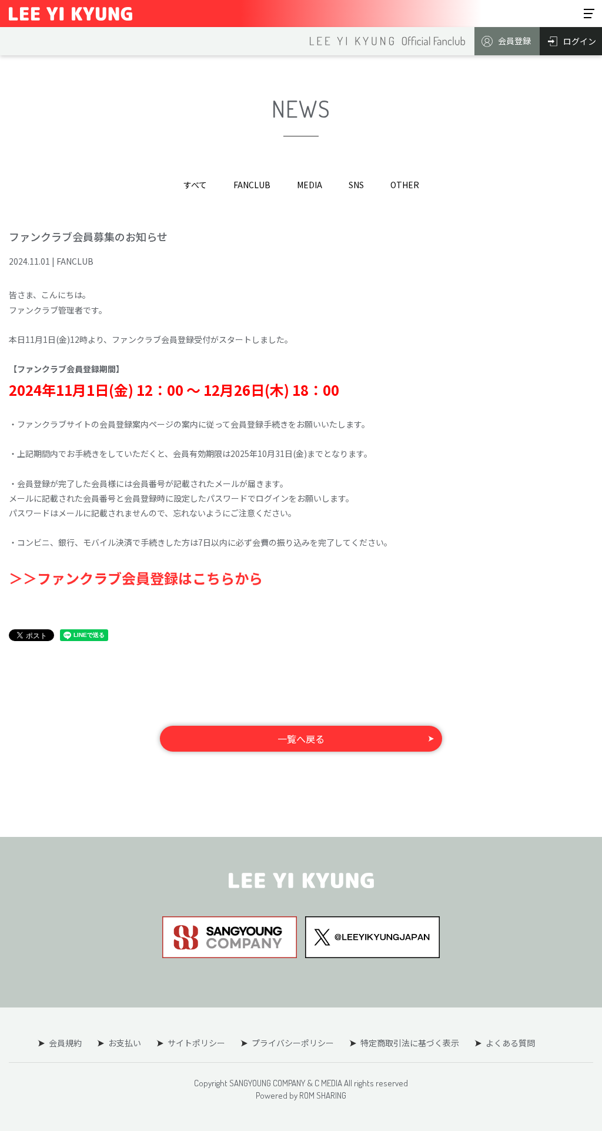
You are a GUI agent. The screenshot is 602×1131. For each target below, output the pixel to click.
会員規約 (65, 1043)
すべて (195, 185)
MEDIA (309, 185)
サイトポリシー (196, 1043)
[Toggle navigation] (589, 13)
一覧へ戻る (301, 739)
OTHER (404, 185)
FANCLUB (251, 185)
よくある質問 (510, 1043)
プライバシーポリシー (293, 1043)
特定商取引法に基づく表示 (409, 1043)
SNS (356, 185)
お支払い (124, 1043)
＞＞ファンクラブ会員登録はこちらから (136, 578)
